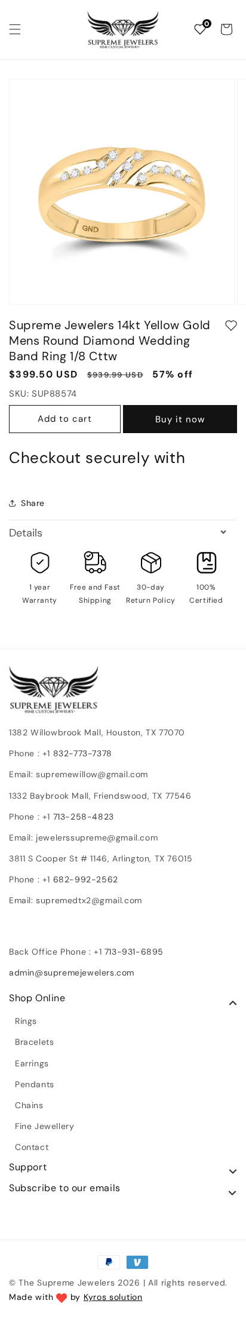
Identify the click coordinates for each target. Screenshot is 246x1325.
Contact (31, 1147)
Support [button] (28, 1167)
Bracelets (34, 1041)
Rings (26, 1021)
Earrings (32, 1063)
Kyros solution (113, 1297)
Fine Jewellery (44, 1126)
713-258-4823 (83, 816)
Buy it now (180, 419)
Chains (29, 1105)
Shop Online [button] (37, 998)
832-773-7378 (81, 753)
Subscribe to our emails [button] (65, 1188)
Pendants (34, 1084)
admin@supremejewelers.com (71, 972)
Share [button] (33, 503)
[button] (15, 29)
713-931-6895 (134, 951)
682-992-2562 (85, 879)
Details (25, 533)
